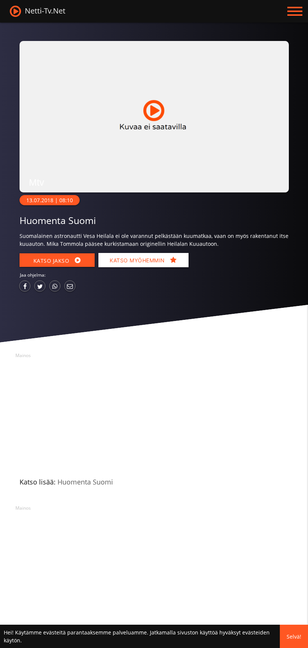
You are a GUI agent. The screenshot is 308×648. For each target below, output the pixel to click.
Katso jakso (52, 260)
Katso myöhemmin (138, 260)
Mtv (36, 182)
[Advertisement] (154, 413)
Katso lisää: (66, 481)
